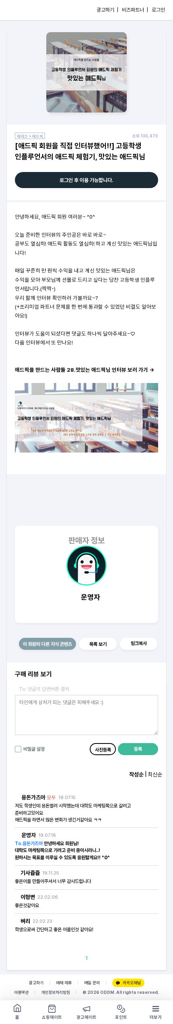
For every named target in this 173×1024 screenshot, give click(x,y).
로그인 (158, 10)
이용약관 (21, 992)
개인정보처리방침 (55, 992)
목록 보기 (98, 644)
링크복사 (139, 643)
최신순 (155, 774)
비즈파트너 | (135, 10)
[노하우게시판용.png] (86, 417)
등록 (138, 749)
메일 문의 (92, 982)
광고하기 (36, 982)
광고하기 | (107, 10)
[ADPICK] (23, 10)
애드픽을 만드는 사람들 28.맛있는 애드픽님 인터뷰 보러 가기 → (84, 370)
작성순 (136, 774)
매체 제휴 (64, 982)
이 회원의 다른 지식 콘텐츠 (47, 644)
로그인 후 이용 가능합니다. (86, 180)
